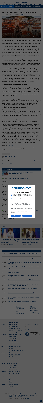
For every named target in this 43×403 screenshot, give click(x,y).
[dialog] (21, 201)
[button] (21, 201)
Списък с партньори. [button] (18, 206)
